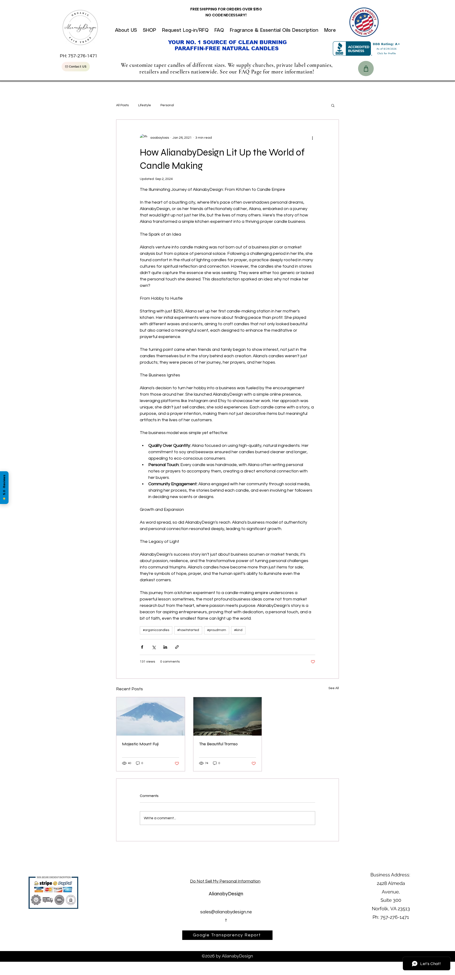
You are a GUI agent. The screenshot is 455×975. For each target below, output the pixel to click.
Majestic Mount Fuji (140, 743)
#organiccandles (156, 630)
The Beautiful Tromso (218, 743)
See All (333, 688)
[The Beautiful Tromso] (227, 716)
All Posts (122, 105)
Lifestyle (144, 105)
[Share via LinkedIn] (165, 647)
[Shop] (366, 68)
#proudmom (216, 630)
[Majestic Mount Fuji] (150, 716)
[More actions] (312, 138)
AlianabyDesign (226, 894)
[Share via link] (177, 647)
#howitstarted (188, 630)
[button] (333, 105)
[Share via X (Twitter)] (153, 647)
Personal (167, 105)
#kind (238, 630)
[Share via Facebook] (142, 647)
